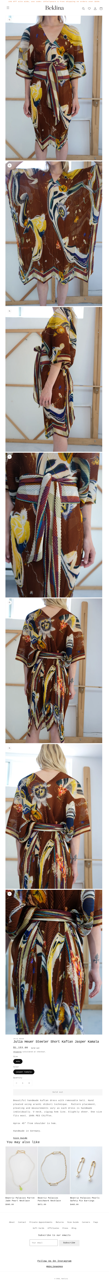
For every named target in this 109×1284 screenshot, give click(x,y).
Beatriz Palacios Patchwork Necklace (49, 1199)
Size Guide (20, 1138)
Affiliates (53, 1228)
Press (65, 1228)
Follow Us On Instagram (54, 1261)
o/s (18, 1061)
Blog (74, 1228)
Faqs (95, 1222)
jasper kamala (24, 1072)
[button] (8, 8)
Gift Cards (38, 1228)
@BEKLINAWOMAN (54, 1267)
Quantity (17, 1078)
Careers (86, 1222)
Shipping (17, 1052)
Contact (22, 1222)
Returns (60, 1222)
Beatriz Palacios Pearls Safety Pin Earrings (85, 1199)
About (12, 1222)
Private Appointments (41, 1222)
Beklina (65, 1278)
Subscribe (69, 1243)
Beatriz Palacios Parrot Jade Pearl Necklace (20, 1199)
